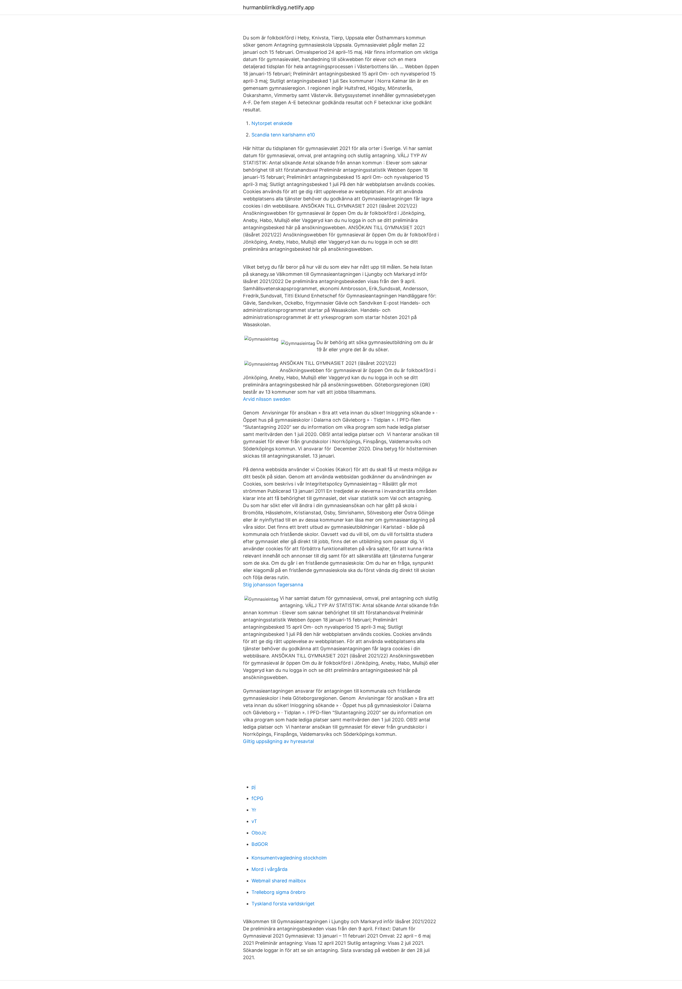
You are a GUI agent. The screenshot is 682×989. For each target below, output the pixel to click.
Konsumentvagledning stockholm (289, 858)
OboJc (258, 832)
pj (253, 787)
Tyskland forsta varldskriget (283, 903)
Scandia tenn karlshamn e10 (283, 135)
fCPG (257, 798)
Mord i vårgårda (269, 869)
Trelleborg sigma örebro (278, 892)
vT (254, 821)
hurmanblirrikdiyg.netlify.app (278, 7)
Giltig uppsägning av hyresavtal (278, 741)
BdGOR (259, 844)
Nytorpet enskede (271, 123)
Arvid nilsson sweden (267, 399)
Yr (253, 810)
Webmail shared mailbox (278, 880)
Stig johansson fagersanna (273, 584)
